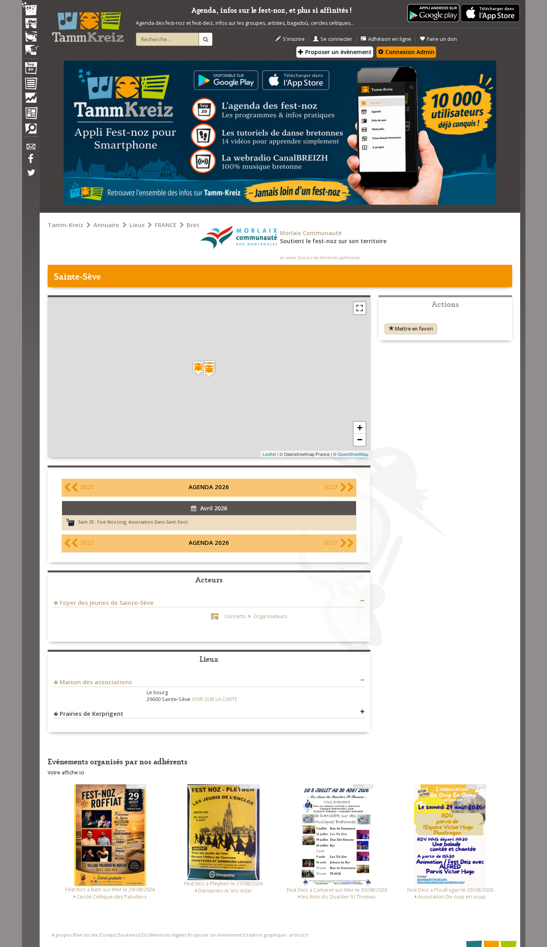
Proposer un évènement (338, 52)
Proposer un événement (215, 935)
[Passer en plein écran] (360, 308)
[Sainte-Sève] (209, 370)
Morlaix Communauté (311, 233)
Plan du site (85, 935)
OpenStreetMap (353, 454)
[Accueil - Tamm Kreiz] (88, 24)
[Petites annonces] (30, 130)
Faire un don (442, 39)
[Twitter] (30, 176)
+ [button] (359, 428)
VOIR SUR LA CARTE (214, 699)
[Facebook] (30, 161)
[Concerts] (30, 24)
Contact (108, 935)
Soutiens (127, 935)
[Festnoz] (30, 9)
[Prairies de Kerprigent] (198, 368)
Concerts (234, 616)
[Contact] (30, 149)
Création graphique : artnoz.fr (276, 935)
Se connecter (336, 39)
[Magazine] (30, 114)
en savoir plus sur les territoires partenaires (320, 257)
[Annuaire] (30, 85)
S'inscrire (294, 39)
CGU (144, 935)
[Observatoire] (30, 100)
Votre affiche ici (66, 772)
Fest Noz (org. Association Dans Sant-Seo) (142, 522)
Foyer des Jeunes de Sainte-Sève (107, 602)
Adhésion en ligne (389, 39)
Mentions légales (168, 935)
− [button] (359, 440)
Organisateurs (270, 616)
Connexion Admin (409, 52)
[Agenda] (30, 69)
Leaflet (269, 454)
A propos (62, 935)
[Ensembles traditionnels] (30, 47)
